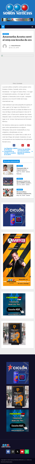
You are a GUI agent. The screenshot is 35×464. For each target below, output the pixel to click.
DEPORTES (5, 33)
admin (27, 184)
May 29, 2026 (21, 195)
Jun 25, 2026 (21, 184)
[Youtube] (22, 452)
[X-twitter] (17, 452)
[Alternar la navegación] (32, 26)
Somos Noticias (15, 45)
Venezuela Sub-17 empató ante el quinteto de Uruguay (23, 169)
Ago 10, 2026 (21, 171)
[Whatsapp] (27, 452)
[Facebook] (8, 452)
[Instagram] (13, 452)
